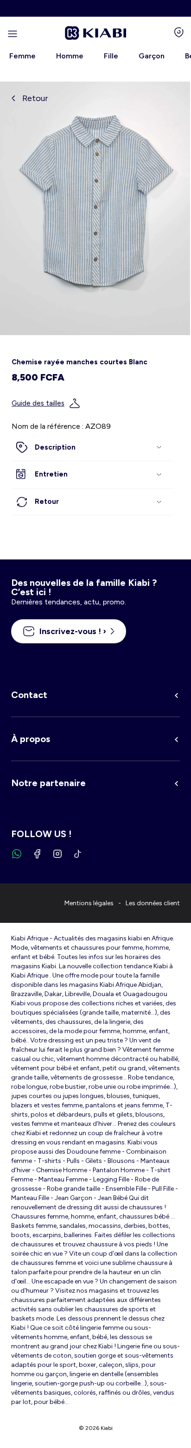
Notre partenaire (48, 782)
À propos (30, 738)
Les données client (153, 903)
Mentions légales (89, 903)
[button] (93, 447)
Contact (29, 694)
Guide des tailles (38, 403)
